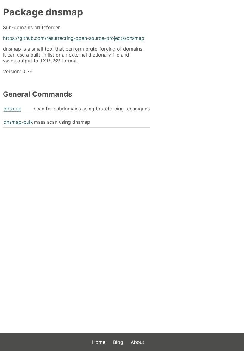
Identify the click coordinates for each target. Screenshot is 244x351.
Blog (118, 342)
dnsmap (12, 109)
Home (98, 342)
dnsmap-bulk (18, 122)
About (137, 342)
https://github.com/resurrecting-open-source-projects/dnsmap (73, 38)
